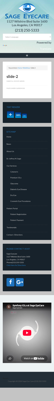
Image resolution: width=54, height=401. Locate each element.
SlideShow (20, 88)
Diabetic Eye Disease (18, 189)
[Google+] (20, 282)
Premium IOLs (15, 178)
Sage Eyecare (27, 11)
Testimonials (12, 227)
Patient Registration (18, 214)
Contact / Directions (15, 235)
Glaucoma (14, 183)
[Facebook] (11, 282)
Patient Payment (17, 220)
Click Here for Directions (16, 265)
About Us (10, 151)
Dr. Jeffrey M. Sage (14, 159)
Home (9, 137)
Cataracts (14, 172)
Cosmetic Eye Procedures (20, 201)
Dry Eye (13, 195)
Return (5, 378)
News (9, 144)
